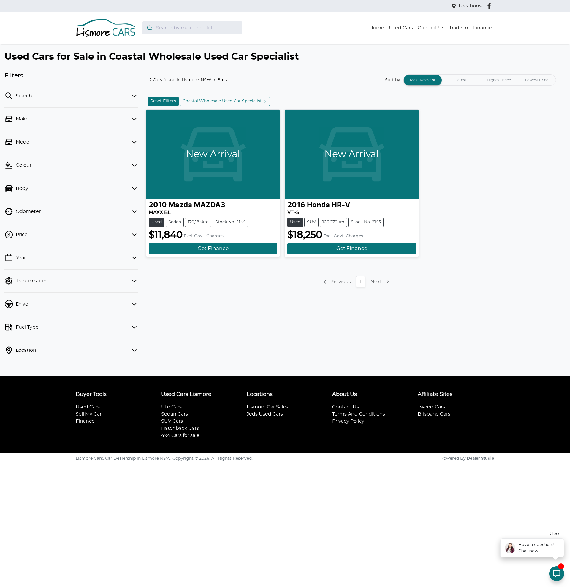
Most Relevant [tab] (423, 80)
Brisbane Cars (434, 414)
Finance (482, 28)
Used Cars (401, 28)
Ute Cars (171, 407)
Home (376, 28)
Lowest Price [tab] (536, 80)
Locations (470, 6)
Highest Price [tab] (499, 80)
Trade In (458, 28)
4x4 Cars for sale (180, 435)
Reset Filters (163, 101)
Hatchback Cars (180, 428)
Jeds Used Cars (265, 414)
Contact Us (431, 28)
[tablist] (479, 80)
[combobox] (192, 27)
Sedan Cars (174, 414)
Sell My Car (89, 414)
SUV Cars (172, 421)
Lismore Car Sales (267, 407)
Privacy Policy (348, 421)
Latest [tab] (460, 80)
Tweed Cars (431, 407)
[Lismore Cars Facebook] (490, 6)
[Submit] (149, 27)
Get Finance (213, 248)
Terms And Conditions (358, 414)
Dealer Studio (480, 458)
